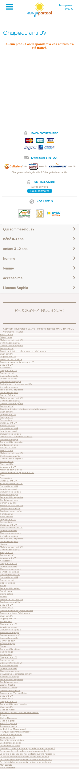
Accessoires (6, 367)
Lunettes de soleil (8, 378)
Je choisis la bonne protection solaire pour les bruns (25, 762)
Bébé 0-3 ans (6, 334)
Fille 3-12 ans (6, 450)
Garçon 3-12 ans (8, 503)
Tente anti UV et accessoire (13, 704)
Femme (3, 596)
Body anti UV (6, 365)
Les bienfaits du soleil (10, 743)
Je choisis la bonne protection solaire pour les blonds (26, 759)
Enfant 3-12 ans (8, 447)
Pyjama (3, 715)
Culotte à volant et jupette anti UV (16, 610)
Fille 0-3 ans (6, 337)
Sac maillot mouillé (9, 376)
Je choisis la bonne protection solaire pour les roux (24, 756)
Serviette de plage (9, 387)
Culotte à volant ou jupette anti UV (17, 362)
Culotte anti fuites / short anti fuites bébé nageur (23, 409)
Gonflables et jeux (9, 392)
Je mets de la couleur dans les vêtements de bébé (24, 751)
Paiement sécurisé (44, 133)
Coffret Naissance (8, 718)
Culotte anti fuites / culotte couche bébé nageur (23, 351)
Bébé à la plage (8, 721)
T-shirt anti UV (6, 348)
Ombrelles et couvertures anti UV (16, 384)
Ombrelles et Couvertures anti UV (16, 436)
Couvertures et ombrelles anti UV (16, 674)
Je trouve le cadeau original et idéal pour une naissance (27, 754)
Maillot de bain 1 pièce (11, 359)
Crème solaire (6, 594)
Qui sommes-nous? (19, 229)
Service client (44, 182)
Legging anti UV (8, 356)
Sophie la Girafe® (8, 687)
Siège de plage (7, 583)
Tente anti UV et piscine (11, 390)
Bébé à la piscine (8, 723)
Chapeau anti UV (8, 370)
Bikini (2, 475)
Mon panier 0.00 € (66, 7)
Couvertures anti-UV (10, 574)
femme (8, 268)
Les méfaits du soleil (10, 745)
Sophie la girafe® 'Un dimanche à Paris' (19, 712)
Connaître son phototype (12, 740)
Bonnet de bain (7, 373)
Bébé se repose (8, 710)
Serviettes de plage (9, 572)
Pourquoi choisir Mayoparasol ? (15, 732)
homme (9, 258)
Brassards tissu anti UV (11, 483)
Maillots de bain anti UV (11, 340)
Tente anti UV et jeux (10, 588)
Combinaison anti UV (10, 343)
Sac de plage (6, 591)
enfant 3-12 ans (15, 249)
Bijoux (3, 585)
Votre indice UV (7, 737)
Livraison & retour (44, 158)
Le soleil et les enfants (11, 734)
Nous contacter (39, 190)
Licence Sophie (15, 288)
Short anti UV (6, 354)
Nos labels (45, 201)
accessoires (13, 278)
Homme (3, 544)
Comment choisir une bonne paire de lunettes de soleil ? (27, 748)
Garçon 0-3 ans (7, 395)
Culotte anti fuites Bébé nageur (15, 613)
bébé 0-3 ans (13, 239)
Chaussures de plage (10, 381)
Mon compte (6, 765)
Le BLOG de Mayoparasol (12, 729)
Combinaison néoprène (11, 345)
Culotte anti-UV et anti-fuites (13, 693)
